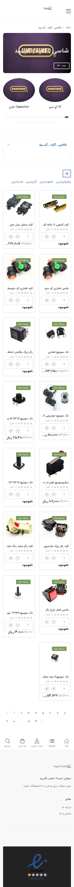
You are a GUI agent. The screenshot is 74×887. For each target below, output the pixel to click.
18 (29, 721)
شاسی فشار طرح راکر (57, 610)
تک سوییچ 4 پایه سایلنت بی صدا (50, 677)
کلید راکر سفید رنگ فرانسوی (17, 546)
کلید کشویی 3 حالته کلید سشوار (51, 225)
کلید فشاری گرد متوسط (20, 288)
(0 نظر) (49, 229)
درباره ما (66, 807)
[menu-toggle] (68, 11)
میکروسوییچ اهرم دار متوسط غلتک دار (47, 482)
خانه (68, 27)
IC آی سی (55, 107)
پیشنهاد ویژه (59, 196)
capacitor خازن (19, 107)
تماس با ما (65, 814)
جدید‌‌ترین (17, 181)
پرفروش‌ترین (63, 181)
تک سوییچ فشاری (58, 352)
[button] (66, 117)
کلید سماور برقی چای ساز (19, 225)
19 (36, 721)
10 (14, 721)
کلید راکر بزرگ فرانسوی (56, 546)
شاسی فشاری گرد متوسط (55, 288)
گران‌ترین (31, 181)
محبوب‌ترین (46, 181)
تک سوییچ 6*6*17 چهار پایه (17, 613)
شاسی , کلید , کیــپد (49, 27)
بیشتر (64, 65)
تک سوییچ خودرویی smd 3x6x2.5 (49, 416)
